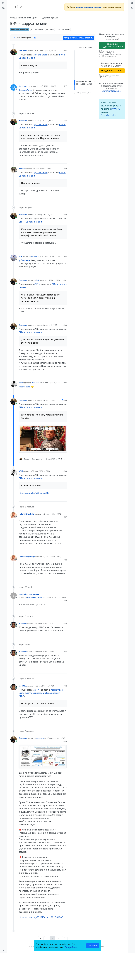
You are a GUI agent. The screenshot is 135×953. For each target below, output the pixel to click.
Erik (20, 256)
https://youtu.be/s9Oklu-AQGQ (34, 493)
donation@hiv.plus (111, 91)
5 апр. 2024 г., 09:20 (45, 120)
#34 (65, 383)
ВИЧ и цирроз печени (30, 221)
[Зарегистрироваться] (131, 8)
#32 (65, 280)
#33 (65, 325)
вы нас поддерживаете (88, 7)
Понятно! (92, 945)
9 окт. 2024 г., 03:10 (52, 514)
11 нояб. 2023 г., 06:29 (46, 86)
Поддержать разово (111, 70)
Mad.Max (23, 623)
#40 (65, 623)
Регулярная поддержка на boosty (112, 45)
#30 (65, 215)
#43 (65, 741)
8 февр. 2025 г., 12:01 (45, 623)
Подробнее (71, 947)
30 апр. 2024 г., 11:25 (51, 256)
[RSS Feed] (35, 38)
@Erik (37, 284)
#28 (65, 120)
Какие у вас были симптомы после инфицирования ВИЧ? (41, 692)
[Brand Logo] (21, 7)
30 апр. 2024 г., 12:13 (51, 383)
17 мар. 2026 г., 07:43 (56, 738)
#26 (65, 51)
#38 (65, 560)
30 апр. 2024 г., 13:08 (46, 400)
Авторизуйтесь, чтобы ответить (78, 38)
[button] (3, 950)
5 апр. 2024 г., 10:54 (42, 169)
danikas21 (23, 86)
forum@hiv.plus (108, 115)
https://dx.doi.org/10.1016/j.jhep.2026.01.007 (41, 917)
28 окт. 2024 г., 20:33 (54, 597)
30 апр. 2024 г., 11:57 (45, 325)
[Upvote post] (51, 78)
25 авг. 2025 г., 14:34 (45, 686)
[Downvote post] (59, 78)
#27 (65, 86)
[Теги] (3, 8)
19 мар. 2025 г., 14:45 (45, 651)
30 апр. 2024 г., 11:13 (45, 215)
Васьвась (23, 51)
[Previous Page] (41, 938)
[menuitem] (131, 3)
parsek (22, 169)
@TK (36, 689)
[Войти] (131, 3)
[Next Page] (65, 938)
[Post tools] (64, 78)
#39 (65, 601)
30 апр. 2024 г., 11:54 (51, 280)
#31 (65, 256)
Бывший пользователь (29, 594)
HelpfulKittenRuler (27, 514)
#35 (65, 400)
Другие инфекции (20, 29)
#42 (65, 686)
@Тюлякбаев (40, 124)
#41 (65, 651)
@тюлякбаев (40, 54)
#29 (65, 169)
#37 (65, 517)
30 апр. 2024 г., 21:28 (41, 471)
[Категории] (3, 3)
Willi (21, 383)
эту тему (115, 108)
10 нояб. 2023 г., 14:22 (46, 51)
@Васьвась (24, 260)
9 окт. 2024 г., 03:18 (52, 557)
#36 (65, 471)
